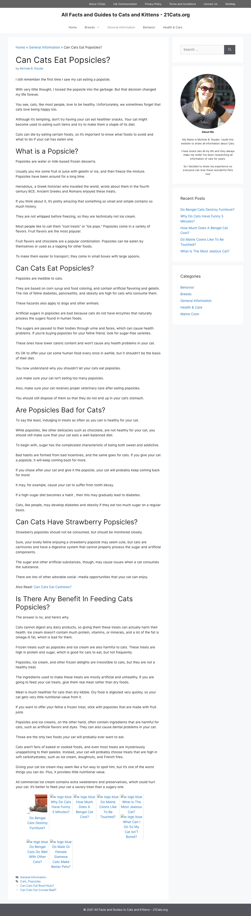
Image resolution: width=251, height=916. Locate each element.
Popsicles (34, 881)
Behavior (149, 27)
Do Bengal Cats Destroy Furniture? (207, 209)
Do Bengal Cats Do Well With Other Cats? (37, 854)
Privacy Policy (153, 3)
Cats (23, 881)
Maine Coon (189, 314)
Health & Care (172, 27)
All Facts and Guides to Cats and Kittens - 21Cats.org (125, 15)
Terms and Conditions (182, 3)
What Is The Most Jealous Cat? (204, 251)
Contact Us (210, 3)
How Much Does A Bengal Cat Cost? (84, 809)
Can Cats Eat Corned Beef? (38, 890)
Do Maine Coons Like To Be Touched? (108, 809)
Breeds (90, 27)
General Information (121, 27)
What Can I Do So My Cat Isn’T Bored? (131, 829)
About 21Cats (97, 3)
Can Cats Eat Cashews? (53, 587)
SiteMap (230, 3)
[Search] (229, 49)
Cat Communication (125, 3)
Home (73, 27)
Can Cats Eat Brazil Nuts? (37, 885)
